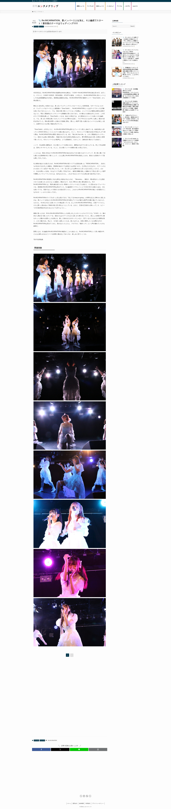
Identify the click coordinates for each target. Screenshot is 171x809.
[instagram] (84, 796)
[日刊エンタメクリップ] (45, 6)
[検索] (90, 796)
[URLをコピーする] (98, 749)
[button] (41, 749)
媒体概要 (81, 803)
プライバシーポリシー (98, 803)
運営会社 (75, 803)
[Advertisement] (69, 673)
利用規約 (88, 803)
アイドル (36, 26)
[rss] (87, 796)
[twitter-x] (81, 796)
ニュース (41, 26)
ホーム (69, 803)
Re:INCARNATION (52, 740)
